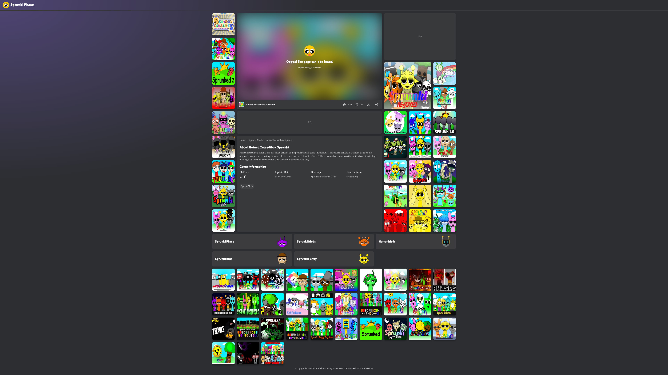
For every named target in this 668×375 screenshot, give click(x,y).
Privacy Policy (352, 368)
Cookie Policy (366, 368)
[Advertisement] (309, 122)
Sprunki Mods (256, 140)
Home (242, 140)
